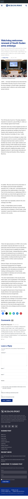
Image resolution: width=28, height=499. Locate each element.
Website (2, 380)
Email (2, 374)
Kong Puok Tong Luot (6, 324)
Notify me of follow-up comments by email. (9, 392)
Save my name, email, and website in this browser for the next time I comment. (14, 387)
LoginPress (3, 443)
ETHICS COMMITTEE (5, 441)
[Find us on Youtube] (12, 426)
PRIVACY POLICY (4, 445)
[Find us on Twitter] (6, 426)
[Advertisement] (14, 23)
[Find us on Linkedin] (16, 426)
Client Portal (3, 436)
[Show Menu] (1, 5)
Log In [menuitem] (2, 1)
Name (2, 368)
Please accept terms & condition (8, 479)
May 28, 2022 (14, 57)
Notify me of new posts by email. (7, 397)
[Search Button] (26, 5)
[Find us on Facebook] (2, 426)
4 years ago (16, 324)
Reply (3, 339)
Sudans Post (5, 57)
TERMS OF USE (4, 449)
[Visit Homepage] (14, 5)
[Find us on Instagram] (9, 426)
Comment (3, 352)
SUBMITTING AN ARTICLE (6, 447)
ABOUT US (3, 434)
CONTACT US (4, 440)
